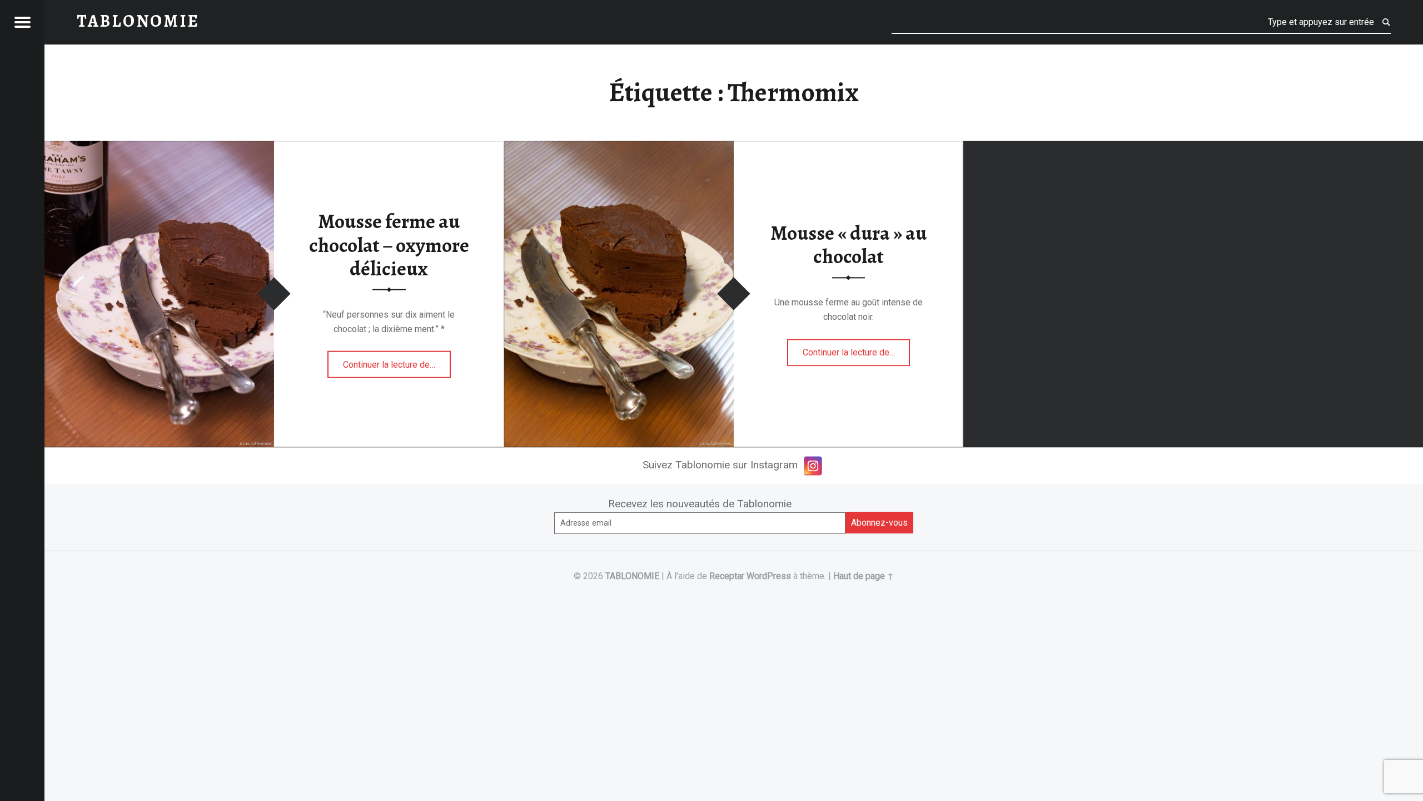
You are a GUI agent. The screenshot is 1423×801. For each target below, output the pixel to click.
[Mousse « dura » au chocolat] (619, 147)
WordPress (769, 576)
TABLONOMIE (632, 576)
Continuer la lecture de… (397, 360)
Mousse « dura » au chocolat (848, 245)
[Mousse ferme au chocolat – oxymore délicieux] (159, 147)
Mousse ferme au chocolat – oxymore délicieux (389, 245)
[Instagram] (813, 466)
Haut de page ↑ (863, 576)
